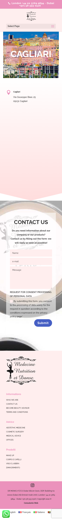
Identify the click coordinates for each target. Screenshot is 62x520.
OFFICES (9, 440)
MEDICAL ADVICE (13, 436)
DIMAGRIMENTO (13, 468)
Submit (43, 323)
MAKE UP (10, 455)
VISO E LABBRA (12, 464)
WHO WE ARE (12, 400)
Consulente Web (31, 503)
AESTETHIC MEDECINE (15, 428)
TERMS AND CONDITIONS (17, 412)
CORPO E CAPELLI (13, 459)
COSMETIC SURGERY (15, 432)
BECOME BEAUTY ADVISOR (17, 408)
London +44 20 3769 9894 (27, 3)
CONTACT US (11, 404)
